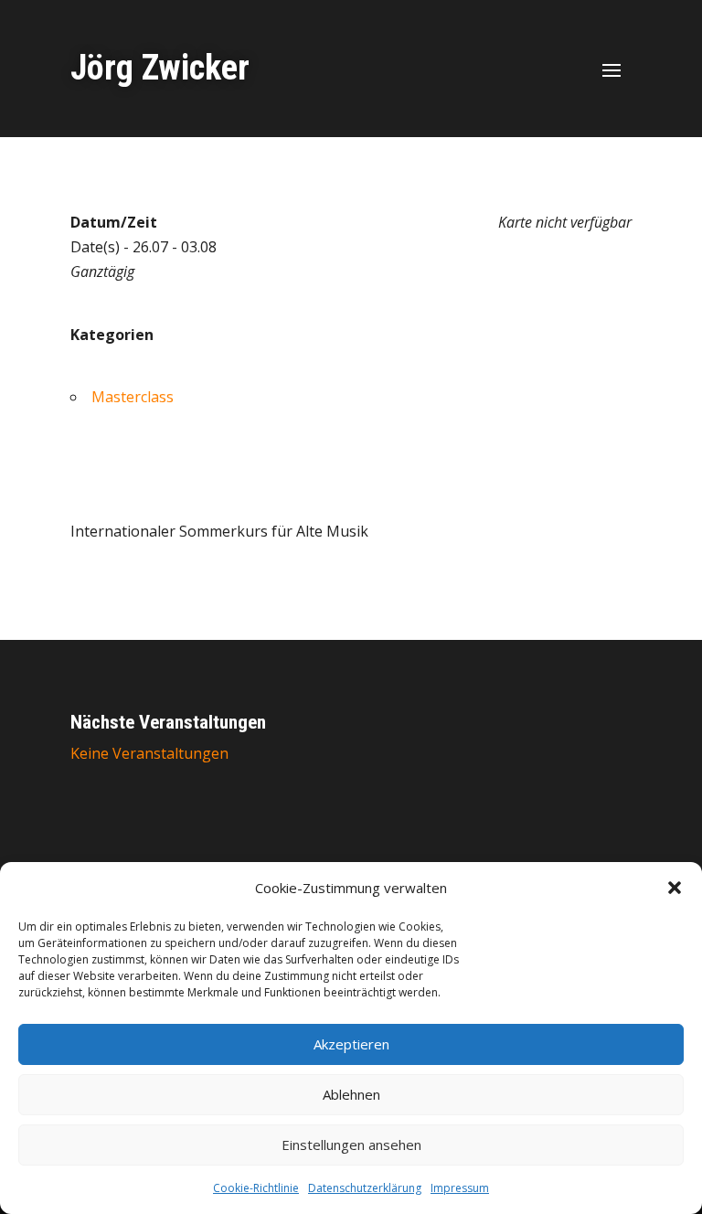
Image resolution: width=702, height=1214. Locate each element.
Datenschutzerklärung (364, 1188)
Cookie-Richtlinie (256, 1188)
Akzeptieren (351, 1044)
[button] (674, 888)
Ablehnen (351, 1094)
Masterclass (132, 397)
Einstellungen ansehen (351, 1144)
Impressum (460, 1188)
